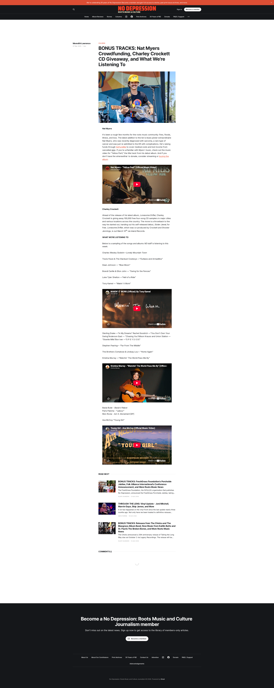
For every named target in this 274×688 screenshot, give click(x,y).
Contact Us (144, 657)
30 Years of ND (155, 17)
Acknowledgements (137, 664)
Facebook (168, 657)
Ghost (163, 679)
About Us (84, 657)
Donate (167, 17)
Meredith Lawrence (82, 43)
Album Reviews (97, 17)
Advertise (155, 657)
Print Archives (141, 17)
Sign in (179, 9)
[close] (271, 2)
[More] (188, 16)
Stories (109, 17)
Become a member (193, 9)
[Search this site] (73, 9)
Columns (118, 17)
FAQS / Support (178, 17)
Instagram (163, 657)
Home (86, 17)
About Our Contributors (99, 657)
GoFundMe (121, 147)
